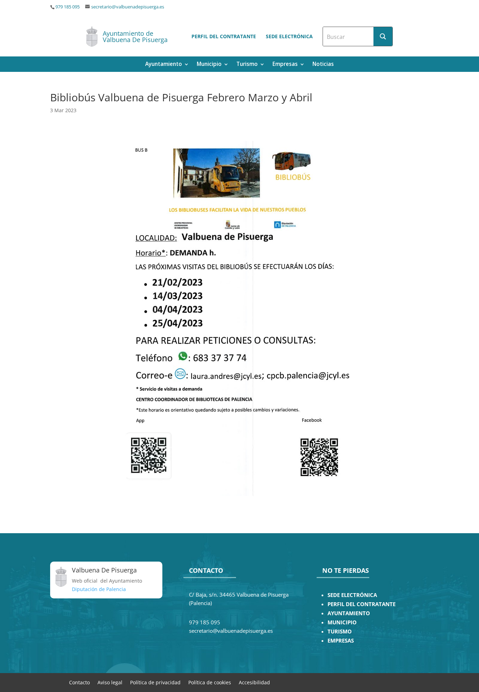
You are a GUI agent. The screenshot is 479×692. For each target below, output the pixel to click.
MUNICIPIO (342, 622)
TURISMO (340, 631)
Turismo (247, 65)
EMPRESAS (341, 640)
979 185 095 (67, 7)
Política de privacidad (155, 682)
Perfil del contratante (223, 36)
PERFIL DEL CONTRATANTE (362, 604)
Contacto (79, 682)
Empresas (285, 65)
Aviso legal (109, 682)
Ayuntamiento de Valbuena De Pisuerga (135, 36)
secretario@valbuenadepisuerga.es (127, 7)
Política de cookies (209, 682)
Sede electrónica (289, 36)
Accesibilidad (254, 682)
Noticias (323, 65)
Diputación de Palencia (99, 589)
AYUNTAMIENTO (349, 613)
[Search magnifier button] (382, 36)
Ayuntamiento (163, 65)
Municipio (209, 65)
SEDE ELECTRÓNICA (352, 595)
